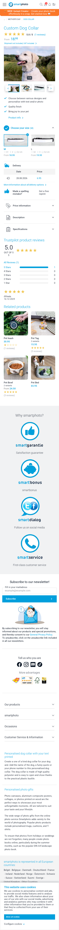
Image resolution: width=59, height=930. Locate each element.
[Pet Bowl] (16, 368)
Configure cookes (13, 924)
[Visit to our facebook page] (19, 664)
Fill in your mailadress (16, 587)
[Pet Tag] (43, 323)
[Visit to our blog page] (33, 664)
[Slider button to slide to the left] (8, 88)
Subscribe (11, 598)
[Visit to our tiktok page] (40, 664)
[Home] (4, 19)
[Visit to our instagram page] (26, 664)
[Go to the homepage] (18, 4)
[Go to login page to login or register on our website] (45, 4)
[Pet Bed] (43, 368)
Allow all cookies (13, 917)
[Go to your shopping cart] (54, 4)
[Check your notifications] (50, 4)
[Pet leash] (16, 323)
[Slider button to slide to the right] (51, 88)
